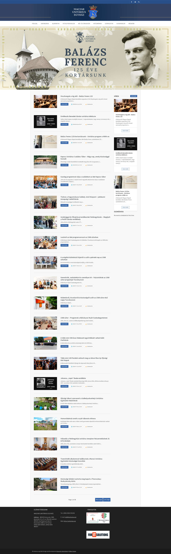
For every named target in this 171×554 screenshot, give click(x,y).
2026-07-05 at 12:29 (77, 487)
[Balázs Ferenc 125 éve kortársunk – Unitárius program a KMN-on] (45, 141)
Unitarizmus (45, 23)
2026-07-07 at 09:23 (77, 447)
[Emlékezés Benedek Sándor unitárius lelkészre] (45, 121)
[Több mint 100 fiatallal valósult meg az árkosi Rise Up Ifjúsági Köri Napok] (45, 363)
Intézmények (97, 23)
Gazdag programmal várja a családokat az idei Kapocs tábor (83, 177)
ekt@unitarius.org (70, 517)
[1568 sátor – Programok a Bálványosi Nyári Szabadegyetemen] (45, 323)
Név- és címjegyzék (84, 23)
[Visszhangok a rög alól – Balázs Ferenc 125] (45, 101)
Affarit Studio (72, 551)
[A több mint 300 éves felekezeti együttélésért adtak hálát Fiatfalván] (45, 343)
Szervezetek (109, 23)
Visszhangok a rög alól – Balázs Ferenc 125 (77, 96)
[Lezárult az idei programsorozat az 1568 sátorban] (45, 242)
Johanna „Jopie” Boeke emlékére (73, 378)
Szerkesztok (90, 104)
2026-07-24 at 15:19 (77, 266)
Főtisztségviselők (69, 23)
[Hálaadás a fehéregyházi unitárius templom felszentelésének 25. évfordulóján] (45, 443)
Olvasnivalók (120, 23)
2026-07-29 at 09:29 (77, 185)
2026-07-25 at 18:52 (77, 245)
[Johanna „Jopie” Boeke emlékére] (45, 383)
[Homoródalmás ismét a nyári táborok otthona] (45, 423)
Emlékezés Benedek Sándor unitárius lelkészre (78, 116)
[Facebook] (131, 2)
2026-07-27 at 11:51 (77, 225)
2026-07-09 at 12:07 (77, 386)
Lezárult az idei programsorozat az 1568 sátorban (79, 237)
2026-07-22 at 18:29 (77, 306)
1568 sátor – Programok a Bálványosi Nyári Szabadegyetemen (84, 318)
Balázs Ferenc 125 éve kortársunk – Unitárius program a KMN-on (85, 136)
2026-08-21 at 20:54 (77, 104)
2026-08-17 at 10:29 (77, 142)
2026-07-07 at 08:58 (77, 467)
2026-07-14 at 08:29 (77, 346)
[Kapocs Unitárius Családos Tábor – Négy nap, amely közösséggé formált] (45, 161)
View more (133, 96)
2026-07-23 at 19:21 (77, 286)
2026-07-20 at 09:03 (77, 324)
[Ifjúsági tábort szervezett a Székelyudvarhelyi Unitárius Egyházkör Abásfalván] (45, 403)
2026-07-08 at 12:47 (77, 426)
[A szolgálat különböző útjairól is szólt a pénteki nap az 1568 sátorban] (45, 262)
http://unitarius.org (70, 521)
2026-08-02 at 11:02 (77, 165)
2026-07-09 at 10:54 (77, 407)
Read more (64, 104)
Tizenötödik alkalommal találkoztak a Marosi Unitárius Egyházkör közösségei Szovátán (81, 460)
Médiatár (131, 23)
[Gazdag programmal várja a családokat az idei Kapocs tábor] (45, 182)
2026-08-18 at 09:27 (77, 124)
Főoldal (34, 23)
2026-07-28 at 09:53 (77, 205)
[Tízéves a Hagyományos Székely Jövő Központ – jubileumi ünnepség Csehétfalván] (45, 202)
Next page (99, 499)
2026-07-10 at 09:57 (77, 366)
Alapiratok (55, 23)
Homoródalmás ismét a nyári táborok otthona (78, 418)
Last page (107, 499)
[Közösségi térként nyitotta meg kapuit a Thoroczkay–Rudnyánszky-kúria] (45, 484)
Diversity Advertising (62, 551)
